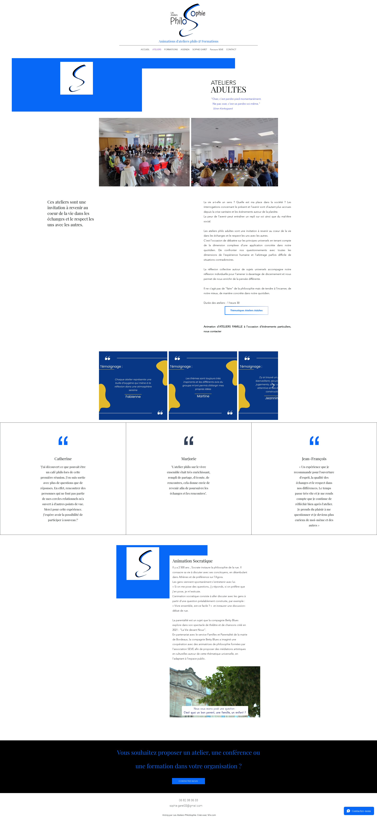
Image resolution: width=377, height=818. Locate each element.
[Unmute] (178, 713)
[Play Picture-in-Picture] (251, 713)
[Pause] (173, 713)
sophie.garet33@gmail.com (186, 805)
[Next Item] (273, 152)
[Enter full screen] (256, 713)
